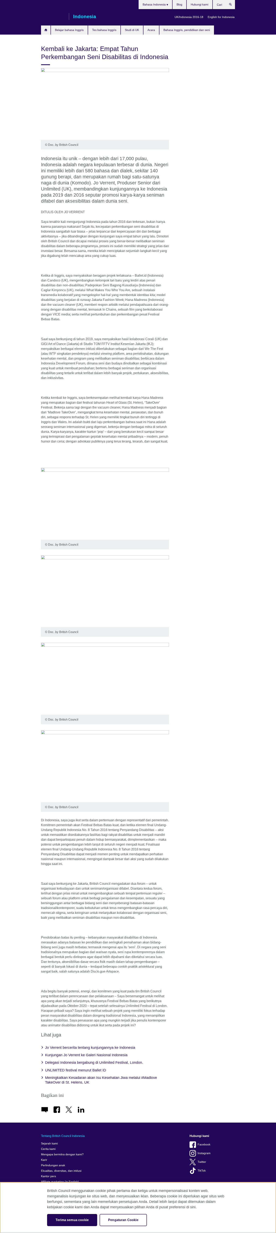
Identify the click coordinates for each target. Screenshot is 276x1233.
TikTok (202, 1170)
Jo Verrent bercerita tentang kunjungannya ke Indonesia (90, 1048)
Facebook (204, 1144)
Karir (44, 1159)
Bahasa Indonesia (154, 4)
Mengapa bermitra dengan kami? (62, 1154)
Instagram (204, 1153)
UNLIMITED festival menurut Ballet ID (75, 1070)
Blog (179, 4)
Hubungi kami (199, 4)
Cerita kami (48, 1148)
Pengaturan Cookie (123, 1220)
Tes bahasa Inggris (104, 30)
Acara (151, 30)
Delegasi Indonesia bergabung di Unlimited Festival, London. (94, 1062)
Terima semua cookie (72, 1220)
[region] (138, 1207)
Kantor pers (48, 1176)
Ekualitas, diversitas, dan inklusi (61, 1170)
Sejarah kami (49, 1143)
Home (46, 30)
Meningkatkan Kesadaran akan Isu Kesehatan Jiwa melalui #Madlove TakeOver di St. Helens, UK (101, 1080)
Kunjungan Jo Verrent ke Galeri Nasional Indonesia (86, 1055)
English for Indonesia (221, 17)
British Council (53, 16)
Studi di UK (132, 30)
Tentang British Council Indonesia (63, 1136)
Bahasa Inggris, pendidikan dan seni (186, 30)
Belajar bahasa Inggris (69, 30)
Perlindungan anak (53, 1165)
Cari (232, 5)
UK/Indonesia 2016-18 (189, 17)
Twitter (202, 1161)
